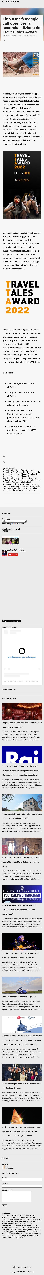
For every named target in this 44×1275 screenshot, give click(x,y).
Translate (20, 524)
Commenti (9, 1168)
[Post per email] (4, 457)
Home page (6, 514)
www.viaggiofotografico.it (15, 144)
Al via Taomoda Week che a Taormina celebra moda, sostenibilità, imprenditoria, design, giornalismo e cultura (21, 862)
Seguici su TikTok (9, 690)
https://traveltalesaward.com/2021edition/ (22, 348)
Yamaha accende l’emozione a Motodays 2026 (19, 997)
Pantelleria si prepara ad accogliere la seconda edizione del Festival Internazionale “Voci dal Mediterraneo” (19, 910)
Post (7, 1166)
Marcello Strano (13, 1)
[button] (4, 40)
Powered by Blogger (23, 1267)
